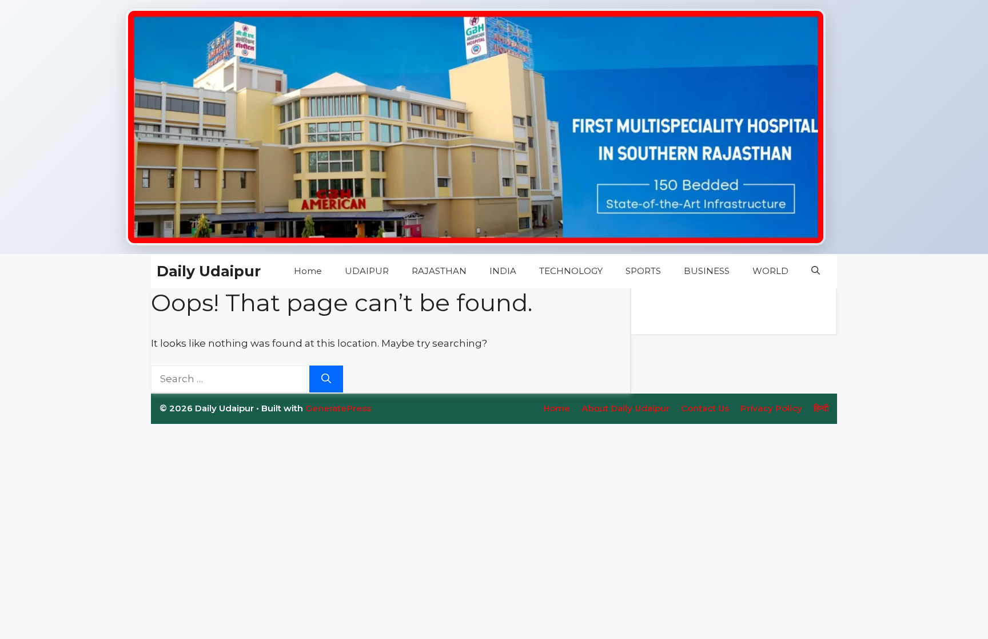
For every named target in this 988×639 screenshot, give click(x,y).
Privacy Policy (771, 408)
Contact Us (705, 408)
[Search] (326, 379)
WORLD (770, 270)
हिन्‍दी (821, 408)
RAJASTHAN (439, 270)
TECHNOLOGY (571, 270)
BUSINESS (707, 270)
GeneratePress (338, 408)
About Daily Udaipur (625, 408)
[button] (815, 271)
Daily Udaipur (209, 271)
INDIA (502, 270)
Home (308, 270)
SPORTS (643, 270)
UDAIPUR (367, 270)
